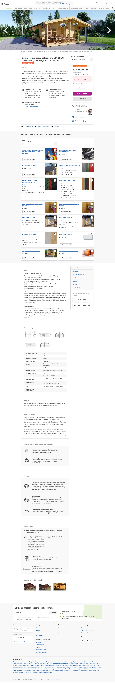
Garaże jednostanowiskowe (20, 667)
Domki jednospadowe (61, 665)
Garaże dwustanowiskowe (35, 667)
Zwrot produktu (39, 635)
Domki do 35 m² (38, 663)
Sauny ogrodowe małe (25, 672)
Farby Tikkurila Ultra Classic (67, 180)
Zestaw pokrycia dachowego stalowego (70, 165)
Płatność (75, 284)
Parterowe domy (68, 662)
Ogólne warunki (85, 627)
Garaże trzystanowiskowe (49, 667)
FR (41, 679)
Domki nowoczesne (28, 663)
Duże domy (60, 662)
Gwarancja (38, 632)
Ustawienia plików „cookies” (88, 632)
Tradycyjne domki (73, 663)
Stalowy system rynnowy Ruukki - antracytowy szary (68, 151)
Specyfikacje (76, 271)
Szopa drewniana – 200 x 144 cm (31, 251)
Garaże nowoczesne (94, 665)
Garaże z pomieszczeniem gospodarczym (77, 667)
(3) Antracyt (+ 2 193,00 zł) (67, 189)
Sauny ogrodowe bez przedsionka (61, 670)
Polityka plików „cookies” (87, 630)
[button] (30, 334)
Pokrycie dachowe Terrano (29, 165)
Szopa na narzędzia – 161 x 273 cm (68, 251)
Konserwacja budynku (41, 649)
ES (48, 679)
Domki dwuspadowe (49, 665)
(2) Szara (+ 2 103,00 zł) (67, 187)
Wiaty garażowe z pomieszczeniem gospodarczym (48, 669)
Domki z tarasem (30, 665)
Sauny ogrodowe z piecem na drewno (42, 672)
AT (57, 679)
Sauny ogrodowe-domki (29, 670)
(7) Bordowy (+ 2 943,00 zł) (67, 197)
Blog (59, 630)
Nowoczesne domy (44, 662)
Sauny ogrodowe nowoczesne (43, 670)
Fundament (38, 642)
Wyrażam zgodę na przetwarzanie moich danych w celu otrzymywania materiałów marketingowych (35, 618)
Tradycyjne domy (33, 662)
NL (52, 679)
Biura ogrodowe (21, 665)
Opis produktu (76, 267)
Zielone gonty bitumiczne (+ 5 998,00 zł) (34, 186)
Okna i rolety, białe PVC (28, 217)
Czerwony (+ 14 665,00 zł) (67, 172)
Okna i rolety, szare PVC (66, 217)
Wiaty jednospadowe (78, 669)
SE (55, 679)
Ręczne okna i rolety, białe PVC (31, 220)
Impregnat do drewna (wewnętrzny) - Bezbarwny (32, 204)
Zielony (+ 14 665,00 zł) (67, 174)
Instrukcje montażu (77, 278)
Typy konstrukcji (40, 644)
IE (59, 679)
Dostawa (75, 281)
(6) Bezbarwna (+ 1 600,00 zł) (68, 195)
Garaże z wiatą (61, 667)
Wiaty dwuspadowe (67, 669)
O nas (59, 627)
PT (50, 679)
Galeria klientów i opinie (78, 288)
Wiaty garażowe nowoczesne (91, 669)
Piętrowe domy (77, 662)
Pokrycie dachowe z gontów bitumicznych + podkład (30, 181)
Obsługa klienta (99, 3)
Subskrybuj (53, 612)
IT (45, 679)
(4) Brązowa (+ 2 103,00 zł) (67, 191)
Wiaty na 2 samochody (28, 669)
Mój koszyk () (108, 3)
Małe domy (53, 662)
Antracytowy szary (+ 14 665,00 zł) (69, 170)
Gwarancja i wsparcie (78, 274)
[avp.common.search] (113, 8)
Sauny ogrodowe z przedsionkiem (79, 670)
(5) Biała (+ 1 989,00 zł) (66, 193)
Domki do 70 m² (47, 663)
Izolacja (37, 647)
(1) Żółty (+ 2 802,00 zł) (66, 185)
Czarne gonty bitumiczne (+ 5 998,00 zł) (34, 192)
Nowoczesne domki (84, 663)
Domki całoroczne (96, 662)
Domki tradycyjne (17, 663)
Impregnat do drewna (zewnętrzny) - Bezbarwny (69, 204)
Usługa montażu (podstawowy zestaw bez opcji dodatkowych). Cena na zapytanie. (32, 152)
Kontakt (92, 3)
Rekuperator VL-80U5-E (65, 234)
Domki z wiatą (39, 665)
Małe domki (93, 663)
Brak (62, 168)
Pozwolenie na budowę (41, 652)
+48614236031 (41, 4)
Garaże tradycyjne (83, 665)
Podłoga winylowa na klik (29, 234)
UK (38, 679)
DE (43, 679)
